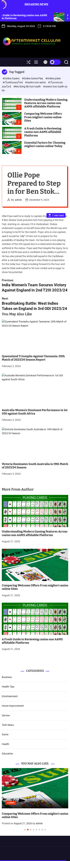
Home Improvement (13, 705)
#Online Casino (11, 78)
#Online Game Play (33, 78)
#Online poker (53, 78)
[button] (7, 803)
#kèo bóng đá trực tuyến (27, 86)
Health (5, 744)
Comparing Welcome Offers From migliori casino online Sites (43, 117)
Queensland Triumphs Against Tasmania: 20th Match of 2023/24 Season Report (33, 357)
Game (5, 734)
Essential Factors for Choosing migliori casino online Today (44, 144)
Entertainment (10, 696)
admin (18, 200)
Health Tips (8, 686)
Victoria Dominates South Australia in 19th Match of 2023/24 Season (35, 465)
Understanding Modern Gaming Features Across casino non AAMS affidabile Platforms (45, 103)
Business (7, 677)
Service (6, 715)
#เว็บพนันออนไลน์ (13, 82)
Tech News (8, 724)
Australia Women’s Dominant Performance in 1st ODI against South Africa (34, 411)
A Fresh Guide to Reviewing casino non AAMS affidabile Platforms (42, 132)
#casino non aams (35, 82)
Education (7, 753)
